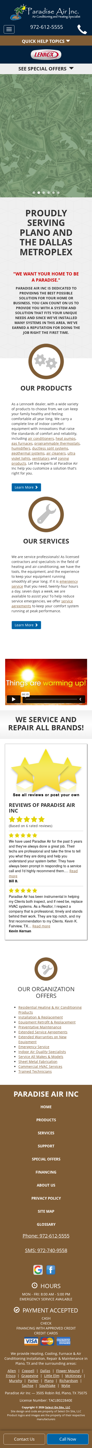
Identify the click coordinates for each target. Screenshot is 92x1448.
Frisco (10, 1375)
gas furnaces (22, 443)
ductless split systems (50, 448)
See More (46, 149)
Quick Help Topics (44, 41)
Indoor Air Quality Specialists (42, 1051)
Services (46, 1132)
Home (46, 1106)
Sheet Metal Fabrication (37, 1061)
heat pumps (66, 438)
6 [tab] (59, 193)
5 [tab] (54, 193)
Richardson (68, 1380)
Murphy (15, 1380)
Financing (46, 1172)
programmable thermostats (57, 443)
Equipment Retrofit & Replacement (47, 1022)
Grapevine (29, 1375)
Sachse (27, 1385)
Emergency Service (33, 1046)
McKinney (73, 1375)
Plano (48, 1380)
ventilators (41, 458)
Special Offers (46, 1159)
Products (46, 1119)
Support (46, 1145)
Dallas (45, 1370)
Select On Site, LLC (57, 1407)
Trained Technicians (35, 1071)
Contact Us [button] (24, 1439)
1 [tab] (35, 193)
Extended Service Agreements (42, 1032)
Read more (41, 926)
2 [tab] (40, 193)
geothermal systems (28, 453)
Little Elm (51, 1375)
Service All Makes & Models (40, 1056)
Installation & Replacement (40, 1017)
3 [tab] (44, 193)
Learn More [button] (25, 487)
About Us (46, 1185)
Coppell (28, 1370)
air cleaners (56, 453)
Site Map (46, 1211)
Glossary (46, 1224)
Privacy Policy (46, 1198)
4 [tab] (49, 193)
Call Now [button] (67, 1439)
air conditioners (41, 438)
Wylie (65, 1385)
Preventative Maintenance (39, 1027)
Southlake (47, 1385)
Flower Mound (68, 1370)
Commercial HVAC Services (40, 1066)
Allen (12, 1370)
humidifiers (21, 448)
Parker (33, 1380)
